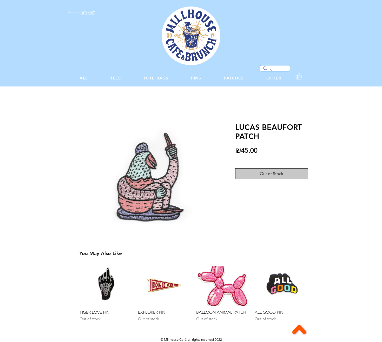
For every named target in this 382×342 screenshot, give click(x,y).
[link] (302, 76)
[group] (193, 296)
